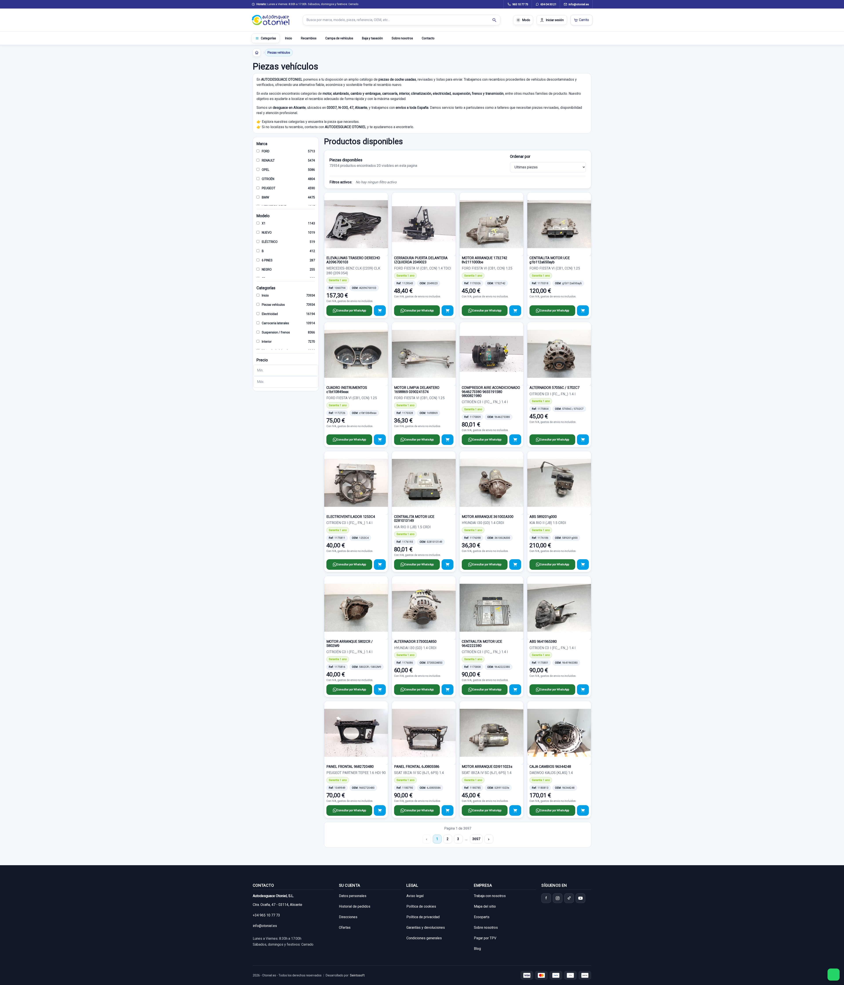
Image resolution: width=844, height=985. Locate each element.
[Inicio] (257, 52)
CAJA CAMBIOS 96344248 (550, 767)
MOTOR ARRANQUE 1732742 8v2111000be (484, 260)
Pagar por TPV (485, 938)
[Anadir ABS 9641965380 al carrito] (583, 689)
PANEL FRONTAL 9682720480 (350, 767)
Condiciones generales (424, 938)
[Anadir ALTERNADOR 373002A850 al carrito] (447, 689)
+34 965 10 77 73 (266, 915)
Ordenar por (520, 156)
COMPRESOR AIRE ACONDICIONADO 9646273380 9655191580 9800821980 (491, 392)
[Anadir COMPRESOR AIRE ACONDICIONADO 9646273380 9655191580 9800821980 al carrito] (515, 439)
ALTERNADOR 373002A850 (415, 641)
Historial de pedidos (354, 906)
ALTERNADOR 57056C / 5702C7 (554, 388)
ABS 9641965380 (543, 641)
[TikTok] (569, 898)
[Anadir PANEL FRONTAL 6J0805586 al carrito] (447, 810)
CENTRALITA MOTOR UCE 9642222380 (482, 643)
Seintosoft (357, 975)
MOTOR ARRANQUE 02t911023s (487, 767)
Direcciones (348, 917)
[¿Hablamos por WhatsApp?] (834, 975)
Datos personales (352, 896)
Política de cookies (421, 906)
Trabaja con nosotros (490, 896)
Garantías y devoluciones (425, 927)
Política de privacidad (423, 917)
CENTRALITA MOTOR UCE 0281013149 (414, 519)
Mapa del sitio (485, 906)
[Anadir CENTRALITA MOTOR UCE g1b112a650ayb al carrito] (583, 310)
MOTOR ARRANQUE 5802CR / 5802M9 (349, 643)
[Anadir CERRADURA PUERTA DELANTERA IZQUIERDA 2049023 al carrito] (447, 310)
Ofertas (345, 927)
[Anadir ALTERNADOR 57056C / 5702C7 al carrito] (583, 439)
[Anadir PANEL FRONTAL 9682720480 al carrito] (380, 810)
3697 (476, 839)
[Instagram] (557, 898)
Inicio (288, 38)
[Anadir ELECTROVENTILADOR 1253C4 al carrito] (380, 564)
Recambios (308, 38)
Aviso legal (415, 896)
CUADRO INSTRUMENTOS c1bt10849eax (346, 390)
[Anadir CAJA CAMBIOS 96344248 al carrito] (583, 810)
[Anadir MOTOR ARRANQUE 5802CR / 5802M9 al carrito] (380, 689)
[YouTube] (580, 898)
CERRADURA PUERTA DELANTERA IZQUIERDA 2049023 (420, 260)
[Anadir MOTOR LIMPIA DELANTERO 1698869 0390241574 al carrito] (447, 439)
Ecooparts (481, 917)
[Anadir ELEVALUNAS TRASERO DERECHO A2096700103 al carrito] (380, 310)
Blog (477, 949)
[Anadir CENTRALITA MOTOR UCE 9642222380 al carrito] (515, 689)
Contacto (428, 38)
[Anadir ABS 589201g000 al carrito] (583, 564)
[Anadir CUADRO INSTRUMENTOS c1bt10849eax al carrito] (380, 439)
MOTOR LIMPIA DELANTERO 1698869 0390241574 (416, 390)
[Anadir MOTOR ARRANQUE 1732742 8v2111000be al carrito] (515, 310)
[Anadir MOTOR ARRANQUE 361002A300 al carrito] (515, 564)
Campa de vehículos (339, 38)
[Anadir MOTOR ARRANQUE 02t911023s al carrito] (515, 810)
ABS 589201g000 (543, 517)
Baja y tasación (372, 38)
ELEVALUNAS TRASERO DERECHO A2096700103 (353, 260)
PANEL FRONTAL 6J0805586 (416, 767)
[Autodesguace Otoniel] (270, 20)
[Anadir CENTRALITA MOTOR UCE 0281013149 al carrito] (447, 564)
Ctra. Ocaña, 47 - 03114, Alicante (277, 905)
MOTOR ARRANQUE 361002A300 (487, 517)
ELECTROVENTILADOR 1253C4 (350, 517)
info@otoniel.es (265, 926)
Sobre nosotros (402, 38)
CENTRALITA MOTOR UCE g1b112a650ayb (549, 260)
